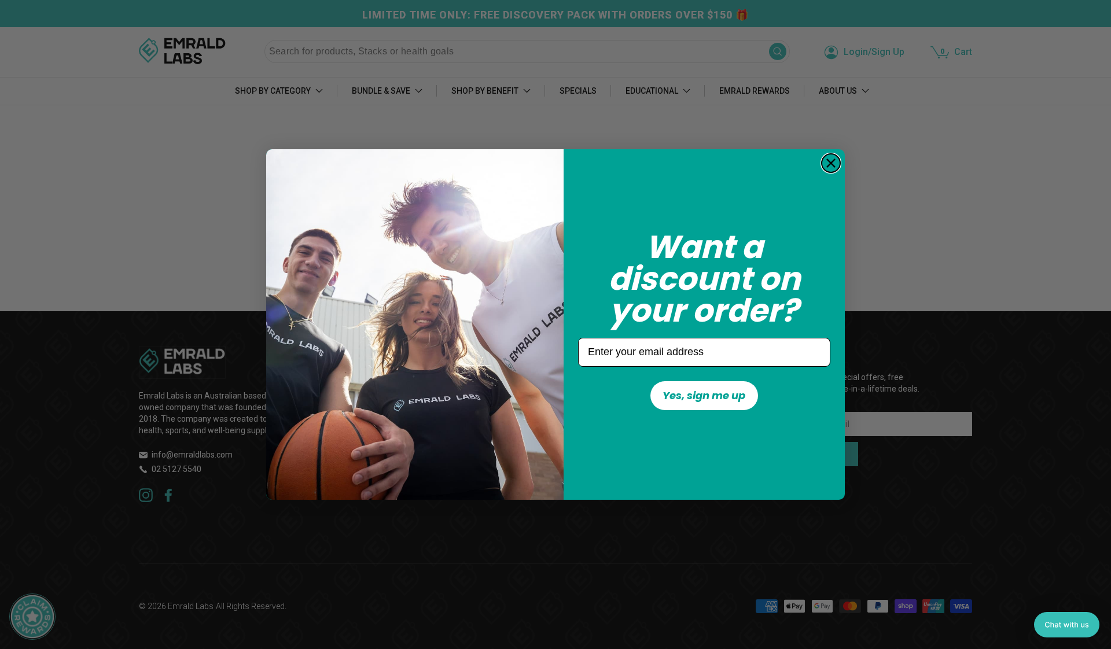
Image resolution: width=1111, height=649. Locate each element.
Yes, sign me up (704, 395)
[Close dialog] (831, 163)
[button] (1066, 624)
